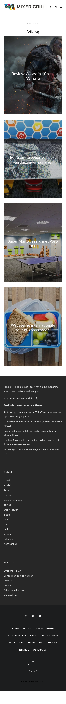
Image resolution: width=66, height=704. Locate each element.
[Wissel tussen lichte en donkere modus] (50, 6)
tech (6, 529)
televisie (9, 538)
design (7, 490)
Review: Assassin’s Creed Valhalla (33, 75)
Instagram (22, 398)
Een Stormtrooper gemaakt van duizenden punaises (33, 159)
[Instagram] (26, 616)
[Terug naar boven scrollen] (33, 666)
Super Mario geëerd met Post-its (33, 243)
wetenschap (10, 543)
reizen (7, 495)
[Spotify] (40, 616)
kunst (7, 480)
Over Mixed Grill (13, 570)
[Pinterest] (33, 616)
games (7, 504)
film (6, 519)
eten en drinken (13, 500)
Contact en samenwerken (18, 575)
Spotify (34, 398)
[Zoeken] (56, 7)
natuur (7, 534)
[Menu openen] (61, 7)
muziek (8, 485)
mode (7, 514)
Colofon (8, 580)
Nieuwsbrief (11, 595)
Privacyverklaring (14, 590)
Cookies (8, 585)
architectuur (11, 509)
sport (7, 524)
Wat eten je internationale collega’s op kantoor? (33, 327)
